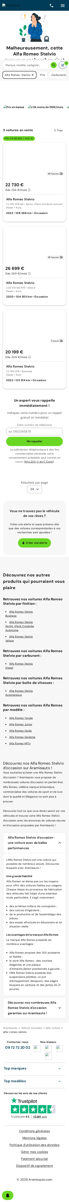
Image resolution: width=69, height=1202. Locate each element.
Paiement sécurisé (34, 1159)
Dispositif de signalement (34, 1166)
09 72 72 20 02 (17, 1047)
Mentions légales (34, 1138)
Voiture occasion (31, 1028)
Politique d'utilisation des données (34, 1145)
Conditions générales (34, 1131)
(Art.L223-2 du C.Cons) (39, 461)
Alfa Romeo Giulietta (22, 737)
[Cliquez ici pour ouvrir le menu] (62, 5)
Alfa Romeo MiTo (19, 743)
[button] (32, 74)
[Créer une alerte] (7, 1195)
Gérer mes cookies (34, 1152)
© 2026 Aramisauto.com (34, 1180)
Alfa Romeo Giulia (20, 730)
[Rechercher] (54, 65)
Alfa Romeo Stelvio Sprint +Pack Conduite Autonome (19, 626)
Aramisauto (10, 1028)
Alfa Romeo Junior (20, 724)
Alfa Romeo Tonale (21, 718)
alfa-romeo (53, 1028)
